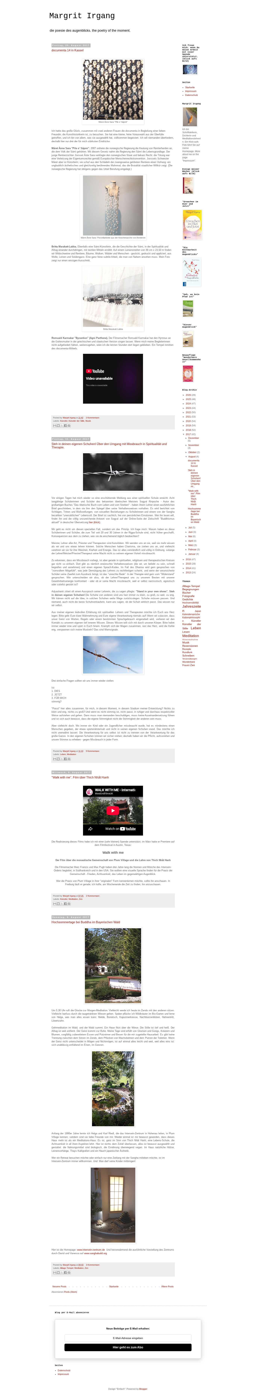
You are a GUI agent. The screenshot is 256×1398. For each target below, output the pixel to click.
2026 (189, 395)
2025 (189, 399)
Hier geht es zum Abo (128, 1347)
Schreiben (188, 655)
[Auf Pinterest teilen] (69, 425)
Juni (190, 532)
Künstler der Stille (76, 421)
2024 (189, 403)
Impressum (190, 91)
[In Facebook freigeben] (65, 425)
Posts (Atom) (70, 1292)
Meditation (71, 754)
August (192, 456)
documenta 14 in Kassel (68, 50)
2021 (189, 416)
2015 (189, 563)
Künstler (63, 421)
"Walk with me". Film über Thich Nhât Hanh (80, 777)
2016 (189, 559)
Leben (63, 754)
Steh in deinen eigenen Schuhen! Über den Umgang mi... (194, 478)
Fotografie (188, 595)
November (193, 445)
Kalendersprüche (191, 614)
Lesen (186, 631)
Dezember (193, 438)
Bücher (186, 592)
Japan (198, 611)
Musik (88, 421)
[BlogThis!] (58, 425)
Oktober (192, 452)
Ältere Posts (167, 1286)
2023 (189, 408)
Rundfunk (187, 652)
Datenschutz (191, 95)
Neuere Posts (59, 1286)
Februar (192, 549)
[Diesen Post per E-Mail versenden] (55, 425)
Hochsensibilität (190, 602)
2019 (189, 425)
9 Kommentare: (93, 751)
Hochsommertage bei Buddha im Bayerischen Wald (86, 922)
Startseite (114, 1286)
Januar (192, 554)
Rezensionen (190, 645)
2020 (189, 421)
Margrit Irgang (82, 16)
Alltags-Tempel (66, 1268)
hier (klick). (95, 522)
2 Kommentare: (93, 896)
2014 (189, 568)
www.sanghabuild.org (95, 1253)
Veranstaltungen (189, 659)
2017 (189, 434)
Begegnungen (190, 589)
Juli (190, 527)
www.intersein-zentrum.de (91, 1249)
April (191, 541)
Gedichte (187, 599)
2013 (189, 572)
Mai (190, 536)
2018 (189, 430)
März (191, 545)
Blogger (143, 1389)
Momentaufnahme (190, 640)
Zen (80, 899)
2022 (189, 412)
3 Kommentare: (93, 418)
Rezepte (186, 649)
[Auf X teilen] (62, 425)
